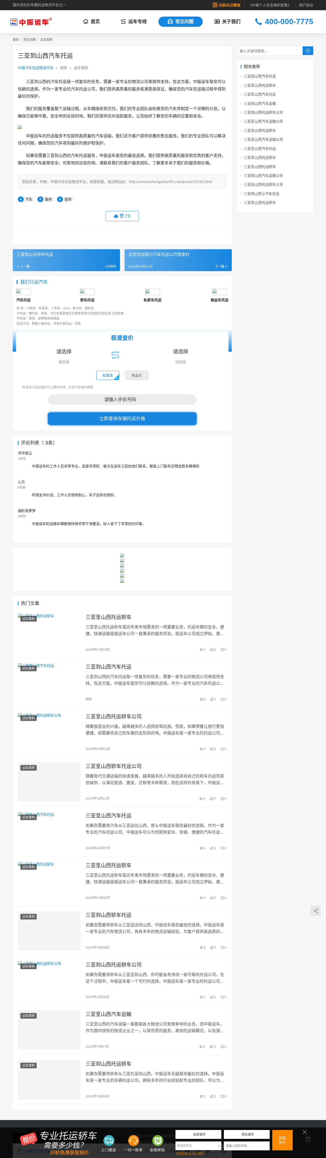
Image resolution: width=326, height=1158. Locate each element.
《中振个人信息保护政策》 (269, 5)
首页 (95, 21)
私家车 (107, 375)
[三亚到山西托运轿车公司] (49, 980)
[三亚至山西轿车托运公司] (49, 782)
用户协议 (306, 5)
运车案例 (81, 67)
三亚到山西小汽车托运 (261, 193)
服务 (48, 199)
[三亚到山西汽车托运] (49, 682)
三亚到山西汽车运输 (260, 103)
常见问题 (184, 21)
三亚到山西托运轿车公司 (114, 965)
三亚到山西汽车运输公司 (263, 175)
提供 (68, 199)
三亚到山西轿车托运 (108, 915)
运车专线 (137, 21)
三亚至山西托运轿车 (108, 617)
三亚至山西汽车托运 (108, 816)
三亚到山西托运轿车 (108, 1064)
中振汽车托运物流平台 (35, 67)
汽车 (28, 199)
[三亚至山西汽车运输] (49, 1030)
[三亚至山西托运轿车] (49, 633)
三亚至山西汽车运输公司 (263, 121)
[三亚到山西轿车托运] (49, 931)
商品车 (136, 375)
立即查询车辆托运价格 (122, 418)
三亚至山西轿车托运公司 (114, 766)
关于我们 (231, 21)
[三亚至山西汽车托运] (49, 831)
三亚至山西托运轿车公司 (114, 717)
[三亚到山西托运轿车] (49, 1079)
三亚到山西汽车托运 (108, 667)
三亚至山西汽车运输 (108, 1014)
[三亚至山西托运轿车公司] (49, 732)
